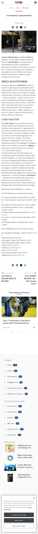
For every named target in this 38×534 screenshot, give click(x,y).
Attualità (26, 8)
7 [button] (24, 333)
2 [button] (14, 333)
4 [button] (18, 333)
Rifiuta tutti (19, 520)
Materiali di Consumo (17, 394)
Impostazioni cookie (18, 526)
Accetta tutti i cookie (19, 515)
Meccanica (6, 327)
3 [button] (16, 333)
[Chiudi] (34, 498)
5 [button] (20, 333)
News (18, 8)
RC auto (13, 423)
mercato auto (15, 429)
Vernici (12, 371)
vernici (13, 417)
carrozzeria (14, 406)
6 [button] (22, 333)
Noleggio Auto (14, 382)
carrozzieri (14, 435)
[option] (19, 313)
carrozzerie (14, 412)
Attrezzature (14, 376)
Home (11, 8)
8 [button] (26, 333)
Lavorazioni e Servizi (16, 388)
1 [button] (12, 333)
